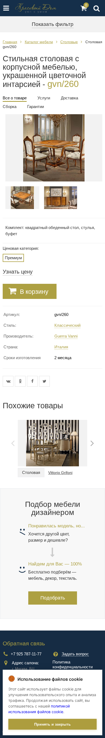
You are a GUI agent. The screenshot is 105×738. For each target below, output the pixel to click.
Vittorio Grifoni (60, 472)
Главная (10, 42)
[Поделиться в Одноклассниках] (21, 381)
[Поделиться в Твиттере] (44, 381)
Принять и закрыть (52, 724)
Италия (61, 347)
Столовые (69, 42)
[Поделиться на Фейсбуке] (33, 381)
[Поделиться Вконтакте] (9, 381)
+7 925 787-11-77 (26, 654)
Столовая (31, 472)
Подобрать (52, 598)
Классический (67, 325)
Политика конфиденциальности (72, 664)
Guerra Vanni (66, 336)
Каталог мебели (39, 42)
